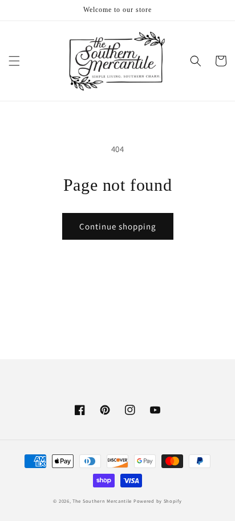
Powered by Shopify (157, 501)
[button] (14, 60)
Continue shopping (117, 226)
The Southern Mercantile (102, 501)
